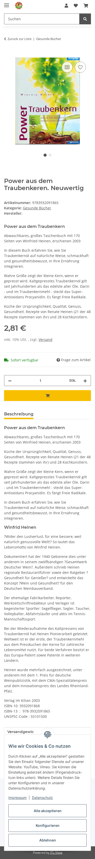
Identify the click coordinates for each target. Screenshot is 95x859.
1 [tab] (45, 155)
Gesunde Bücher (37, 208)
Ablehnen (47, 840)
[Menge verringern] (9, 380)
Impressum (17, 797)
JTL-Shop (56, 852)
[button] (66, 6)
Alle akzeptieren (48, 811)
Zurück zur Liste (19, 38)
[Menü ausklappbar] (6, 3)
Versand (45, 339)
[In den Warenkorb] (8, 55)
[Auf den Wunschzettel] (80, 67)
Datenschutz (42, 797)
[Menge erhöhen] (85, 380)
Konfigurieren (48, 825)
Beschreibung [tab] (18, 414)
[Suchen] (85, 18)
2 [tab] (50, 155)
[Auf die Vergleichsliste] (67, 67)
